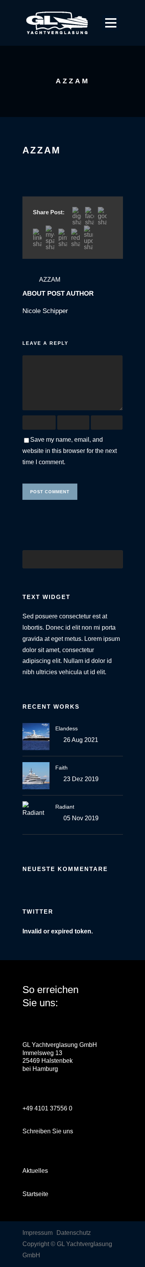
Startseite (35, 1194)
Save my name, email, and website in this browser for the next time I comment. (69, 450)
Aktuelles (35, 1170)
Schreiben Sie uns (47, 1131)
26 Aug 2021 (80, 740)
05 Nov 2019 (81, 818)
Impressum (37, 1232)
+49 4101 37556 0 (47, 1108)
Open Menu (110, 22)
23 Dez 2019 (81, 779)
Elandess (66, 728)
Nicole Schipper (45, 311)
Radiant (64, 807)
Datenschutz (73, 1232)
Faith (61, 767)
